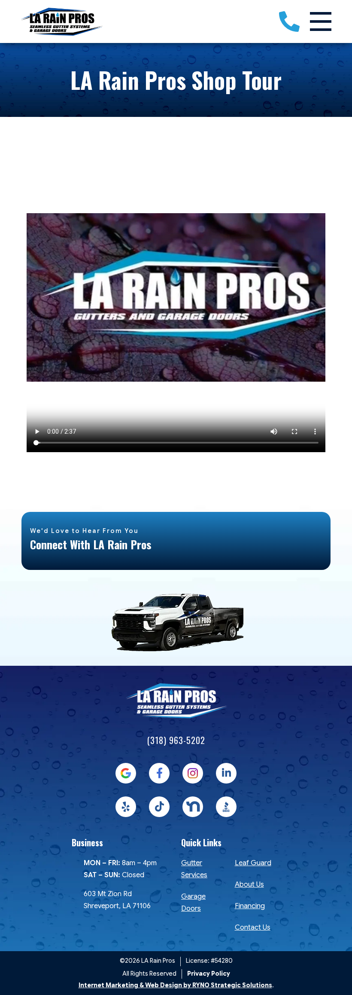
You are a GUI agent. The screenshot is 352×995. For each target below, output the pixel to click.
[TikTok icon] (159, 806)
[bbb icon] (226, 806)
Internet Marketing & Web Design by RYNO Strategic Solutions (175, 985)
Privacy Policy (208, 973)
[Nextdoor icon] (192, 806)
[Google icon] (125, 773)
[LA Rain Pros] (62, 21)
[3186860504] (289, 21)
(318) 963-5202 (176, 740)
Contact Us (252, 927)
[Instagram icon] (192, 773)
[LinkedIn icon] (226, 773)
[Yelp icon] (125, 806)
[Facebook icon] (159, 773)
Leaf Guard (253, 863)
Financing (250, 906)
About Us (249, 884)
